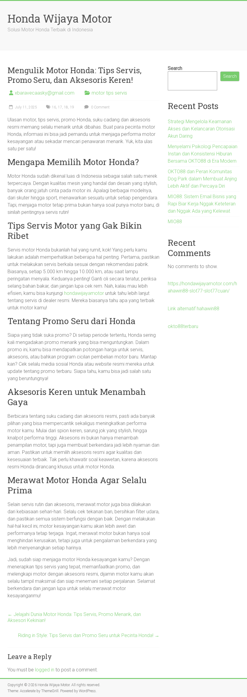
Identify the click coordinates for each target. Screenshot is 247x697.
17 (60, 107)
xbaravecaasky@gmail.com (44, 93)
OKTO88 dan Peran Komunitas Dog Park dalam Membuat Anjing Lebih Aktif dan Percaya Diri (202, 179)
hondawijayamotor (84, 293)
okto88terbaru (183, 326)
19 (72, 107)
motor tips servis (109, 93)
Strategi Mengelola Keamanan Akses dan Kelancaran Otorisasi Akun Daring (201, 129)
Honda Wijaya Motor (60, 18)
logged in (44, 670)
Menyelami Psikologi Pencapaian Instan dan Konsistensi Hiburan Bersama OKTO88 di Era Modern (202, 154)
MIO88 (175, 221)
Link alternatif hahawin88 (193, 308)
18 (66, 107)
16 (54, 107)
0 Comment (100, 107)
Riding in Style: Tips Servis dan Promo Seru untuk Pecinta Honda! (88, 635)
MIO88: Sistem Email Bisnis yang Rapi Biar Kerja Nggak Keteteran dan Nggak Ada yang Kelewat (202, 204)
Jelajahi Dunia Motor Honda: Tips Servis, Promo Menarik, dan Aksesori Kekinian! (74, 617)
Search (175, 68)
